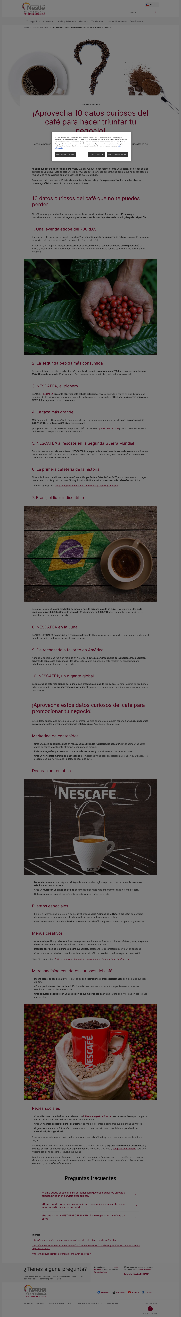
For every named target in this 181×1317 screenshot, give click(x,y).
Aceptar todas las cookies (117, 154)
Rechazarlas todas (96, 154)
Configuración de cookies (65, 154)
